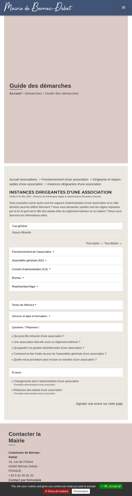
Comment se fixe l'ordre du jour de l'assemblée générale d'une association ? (60, 353)
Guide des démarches (62, 93)
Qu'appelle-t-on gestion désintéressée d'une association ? (49, 347)
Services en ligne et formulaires (30, 316)
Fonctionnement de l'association (32, 251)
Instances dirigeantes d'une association (74, 184)
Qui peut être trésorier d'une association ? (39, 336)
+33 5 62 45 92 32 (21, 475)
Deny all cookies (57, 491)
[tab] (66, 226)
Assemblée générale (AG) (28, 260)
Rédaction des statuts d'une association (38, 390)
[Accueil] (25, 7)
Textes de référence (23, 304)
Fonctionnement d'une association (65, 179)
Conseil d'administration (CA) (30, 269)
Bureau (17, 277)
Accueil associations (23, 179)
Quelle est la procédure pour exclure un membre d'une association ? (55, 359)
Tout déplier (113, 243)
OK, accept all (112, 486)
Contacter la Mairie (25, 437)
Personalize (81, 491)
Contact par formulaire (25, 480)
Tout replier (95, 243)
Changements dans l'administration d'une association (46, 381)
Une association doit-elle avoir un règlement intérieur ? (47, 342)
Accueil (15, 93)
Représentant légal (24, 286)
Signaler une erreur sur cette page (99, 403)
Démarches (33, 93)
